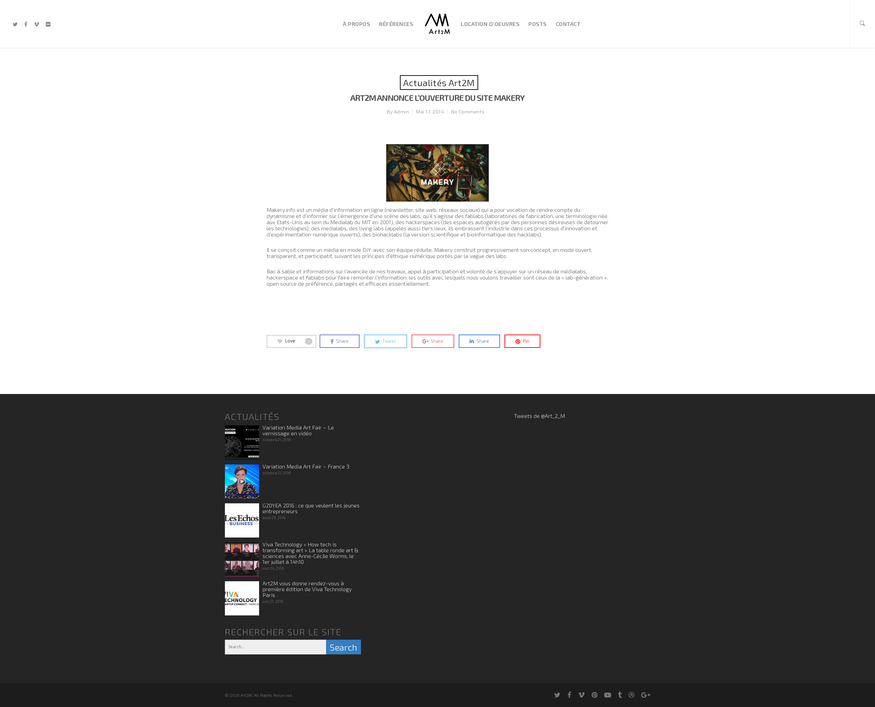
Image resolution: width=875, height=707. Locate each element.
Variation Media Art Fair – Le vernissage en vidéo (298, 430)
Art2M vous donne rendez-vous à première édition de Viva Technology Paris (307, 589)
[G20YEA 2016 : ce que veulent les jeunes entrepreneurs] (242, 520)
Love (297, 341)
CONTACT (568, 24)
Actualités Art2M (439, 82)
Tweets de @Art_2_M (539, 415)
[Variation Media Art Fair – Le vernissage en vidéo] (242, 442)
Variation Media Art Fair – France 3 (305, 466)
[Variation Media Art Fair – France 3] (242, 481)
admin (401, 111)
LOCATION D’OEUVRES (490, 24)
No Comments (468, 111)
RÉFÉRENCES (396, 24)
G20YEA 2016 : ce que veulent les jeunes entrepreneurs (311, 508)
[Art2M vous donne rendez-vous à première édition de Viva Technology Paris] (242, 598)
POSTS (537, 24)
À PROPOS (356, 24)
